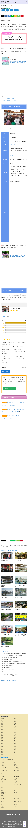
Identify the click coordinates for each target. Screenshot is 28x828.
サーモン (15, 804)
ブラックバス (16, 778)
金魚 (15, 764)
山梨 (15, 729)
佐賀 (2, 749)
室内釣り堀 (8, 8)
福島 (2, 723)
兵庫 (15, 737)
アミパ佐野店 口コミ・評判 (10, 100)
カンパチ (15, 792)
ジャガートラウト (4, 770)
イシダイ (15, 796)
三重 (15, 738)
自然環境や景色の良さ (8, 659)
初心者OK (20, 545)
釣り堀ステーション (14, 814)
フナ (2, 782)
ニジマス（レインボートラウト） (7, 759)
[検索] (23, 2)
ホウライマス (3, 778)
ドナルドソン (3, 767)
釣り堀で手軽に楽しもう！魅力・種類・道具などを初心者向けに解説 (17, 256)
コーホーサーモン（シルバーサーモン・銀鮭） (9, 775)
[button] (14, 335)
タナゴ (2, 765)
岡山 (15, 746)
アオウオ (15, 781)
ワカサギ (2, 787)
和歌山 (15, 740)
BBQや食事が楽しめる (8, 667)
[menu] (26, 2)
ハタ (2, 803)
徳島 (2, 741)
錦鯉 (15, 779)
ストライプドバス (4, 779)
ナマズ (15, 787)
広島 (2, 746)
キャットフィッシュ (4, 789)
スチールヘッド (16, 765)
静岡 (2, 729)
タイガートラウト (17, 770)
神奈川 (15, 727)
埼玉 (2, 726)
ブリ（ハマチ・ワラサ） (5, 792)
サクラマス (3, 771)
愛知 (15, 734)
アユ (2, 784)
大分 (15, 751)
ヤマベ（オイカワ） (17, 784)
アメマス (15, 771)
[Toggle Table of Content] (14, 97)
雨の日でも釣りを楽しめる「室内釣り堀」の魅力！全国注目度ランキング (18, 62)
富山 (2, 732)
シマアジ (2, 793)
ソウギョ (2, 781)
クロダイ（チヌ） (4, 796)
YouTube (22, 819)
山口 (2, 748)
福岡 (15, 748)
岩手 (15, 720)
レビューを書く (5, 371)
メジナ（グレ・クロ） (18, 801)
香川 (15, 743)
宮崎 (2, 751)
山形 (2, 721)
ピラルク (2, 790)
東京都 (2, 727)
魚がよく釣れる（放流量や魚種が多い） (11, 657)
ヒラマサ (15, 793)
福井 (2, 734)
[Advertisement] (14, 81)
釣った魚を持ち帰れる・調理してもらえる (11, 669)
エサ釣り (6, 546)
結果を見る (14, 677)
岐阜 (2, 735)
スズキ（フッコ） (17, 798)
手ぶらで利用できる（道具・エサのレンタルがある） (13, 655)
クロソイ (2, 801)
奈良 (2, 740)
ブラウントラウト (17, 767)
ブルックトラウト (17, 768)
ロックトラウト (4, 768)
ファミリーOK (15, 545)
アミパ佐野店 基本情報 (9, 98)
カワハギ (2, 804)
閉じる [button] (24, 824)
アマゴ (2, 762)
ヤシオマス (3, 773)
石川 (15, 732)
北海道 (2, 718)
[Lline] (12, 16)
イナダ (15, 795)
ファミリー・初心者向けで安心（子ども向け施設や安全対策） (15, 663)
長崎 (15, 749)
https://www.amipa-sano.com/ (16, 155)
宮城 (15, 721)
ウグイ (15, 782)
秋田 (2, 720)
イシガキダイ (3, 798)
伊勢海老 (15, 806)
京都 (2, 737)
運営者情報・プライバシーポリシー (9, 819)
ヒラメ (2, 795)
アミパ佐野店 (15, 125)
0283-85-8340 (13, 144)
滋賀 (2, 738)
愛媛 (15, 741)
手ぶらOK (11, 545)
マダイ (15, 790)
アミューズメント (6, 545)
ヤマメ (2, 761)
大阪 (15, 735)
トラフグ (2, 806)
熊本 (2, 752)
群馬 (15, 724)
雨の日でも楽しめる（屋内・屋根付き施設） (11, 674)
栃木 (3, 8)
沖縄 (2, 754)
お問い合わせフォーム (9, 388)
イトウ (2, 776)
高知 (2, 743)
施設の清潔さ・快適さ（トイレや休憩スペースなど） (13, 661)
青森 (15, 718)
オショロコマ (16, 776)
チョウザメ (16, 789)
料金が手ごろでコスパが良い (9, 665)
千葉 (15, 726)
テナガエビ (3, 807)
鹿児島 (15, 752)
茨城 (15, 723)
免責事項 (18, 819)
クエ (15, 803)
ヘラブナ (2, 764)
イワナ (15, 761)
